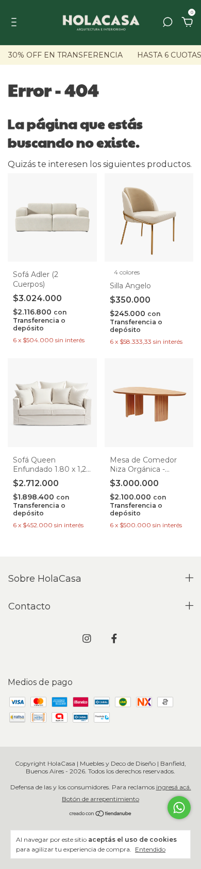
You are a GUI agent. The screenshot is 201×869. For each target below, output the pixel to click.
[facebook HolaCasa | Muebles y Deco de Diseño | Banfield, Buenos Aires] (114, 638)
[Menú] (16, 23)
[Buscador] (167, 23)
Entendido (150, 849)
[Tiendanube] (101, 814)
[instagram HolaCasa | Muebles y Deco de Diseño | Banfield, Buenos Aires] (87, 638)
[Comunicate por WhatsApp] (179, 807)
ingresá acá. (173, 787)
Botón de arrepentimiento (100, 799)
